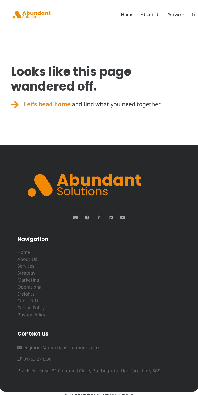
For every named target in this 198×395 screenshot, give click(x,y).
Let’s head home (47, 104)
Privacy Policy (31, 314)
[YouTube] (122, 217)
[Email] (75, 217)
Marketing (28, 280)
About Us (27, 259)
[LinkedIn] (110, 217)
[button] (187, 14)
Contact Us (29, 300)
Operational (29, 287)
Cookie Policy (31, 307)
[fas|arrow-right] (15, 104)
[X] (99, 217)
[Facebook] (87, 217)
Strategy (26, 273)
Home (23, 252)
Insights (26, 294)
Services (25, 266)
